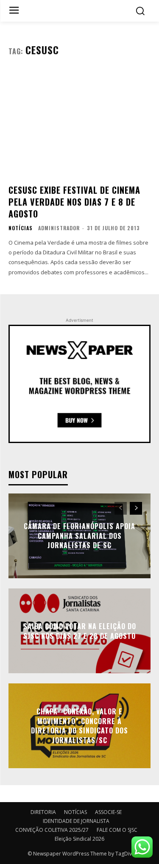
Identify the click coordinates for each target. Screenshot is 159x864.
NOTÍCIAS (20, 228)
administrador (59, 227)
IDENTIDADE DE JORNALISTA (76, 821)
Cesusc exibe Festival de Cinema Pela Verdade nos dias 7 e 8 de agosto (74, 202)
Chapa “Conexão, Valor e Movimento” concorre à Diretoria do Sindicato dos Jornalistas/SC (79, 726)
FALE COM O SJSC (117, 829)
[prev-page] (120, 508)
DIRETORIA (43, 812)
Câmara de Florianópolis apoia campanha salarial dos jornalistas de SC (79, 536)
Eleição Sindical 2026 (79, 838)
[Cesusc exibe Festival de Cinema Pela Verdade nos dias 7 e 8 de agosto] (79, 123)
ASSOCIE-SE (108, 812)
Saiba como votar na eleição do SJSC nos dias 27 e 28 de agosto (79, 631)
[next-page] (136, 508)
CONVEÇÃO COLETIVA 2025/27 (52, 829)
